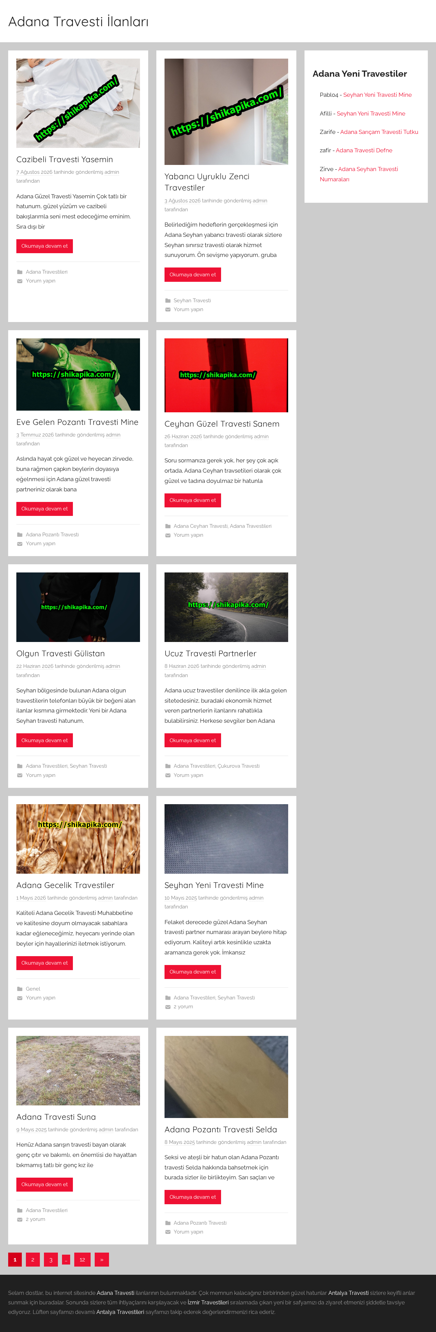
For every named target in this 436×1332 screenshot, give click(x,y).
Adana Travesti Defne (364, 150)
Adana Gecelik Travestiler (65, 885)
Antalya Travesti (348, 1293)
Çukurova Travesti (239, 766)
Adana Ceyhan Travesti (201, 526)
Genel (33, 989)
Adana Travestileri (46, 272)
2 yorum (183, 1007)
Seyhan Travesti (192, 300)
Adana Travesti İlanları (78, 21)
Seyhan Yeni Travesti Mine (214, 885)
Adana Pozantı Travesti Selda (221, 1129)
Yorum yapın (41, 281)
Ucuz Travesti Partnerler (210, 653)
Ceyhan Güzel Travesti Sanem (222, 423)
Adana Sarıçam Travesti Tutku (379, 131)
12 (82, 1259)
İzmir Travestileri (208, 1302)
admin (112, 172)
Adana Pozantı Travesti (52, 535)
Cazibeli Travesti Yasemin (64, 159)
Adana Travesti (115, 1293)
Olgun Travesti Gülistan (60, 653)
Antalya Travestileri (120, 1312)
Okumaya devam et (44, 246)
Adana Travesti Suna (56, 1117)
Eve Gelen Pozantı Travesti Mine (77, 422)
